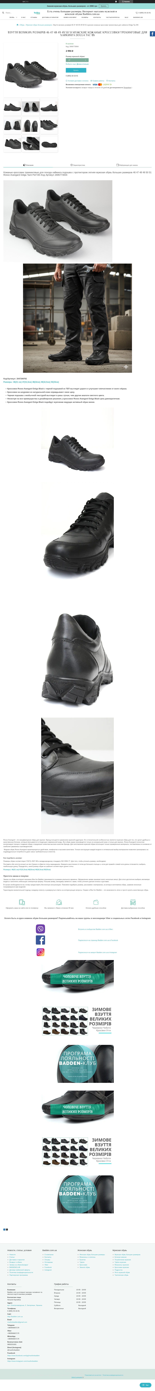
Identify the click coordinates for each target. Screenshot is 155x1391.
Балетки (83, 1260)
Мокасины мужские (122, 1265)
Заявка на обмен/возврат (18, 1265)
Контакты (97, 17)
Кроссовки (83, 1265)
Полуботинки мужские (123, 1260)
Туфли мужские (120, 1262)
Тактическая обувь (121, 1275)
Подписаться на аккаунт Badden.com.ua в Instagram (97, 952)
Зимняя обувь (85, 1267)
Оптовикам (48, 1262)
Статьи (12, 1257)
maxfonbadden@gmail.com (17, 1322)
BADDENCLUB (138, 17)
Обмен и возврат (70, 17)
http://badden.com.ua (15, 1316)
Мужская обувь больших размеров (39, 25)
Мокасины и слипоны (87, 1257)
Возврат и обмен (15, 1262)
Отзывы (34, 17)
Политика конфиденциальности (21, 1272)
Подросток (118, 1270)
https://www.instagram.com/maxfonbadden (22, 1361)
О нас (23, 17)
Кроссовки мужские (122, 1267)
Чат (147, 1385)
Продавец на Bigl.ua (77, 1373)
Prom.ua (87, 1371)
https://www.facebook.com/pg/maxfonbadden (23, 1355)
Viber (46, 1265)
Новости (12, 1254)
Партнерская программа (18, 1275)
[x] (7, 1230)
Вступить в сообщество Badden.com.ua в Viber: (95, 929)
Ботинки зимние (121, 1257)
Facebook (48, 1267)
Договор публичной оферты (19, 1270)
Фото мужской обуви (122, 1272)
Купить (103, 6)
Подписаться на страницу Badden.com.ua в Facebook (98, 940)
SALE (126, 17)
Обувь (12, 17)
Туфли (82, 1262)
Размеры (85, 17)
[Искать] (3, 12)
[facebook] (4, 1230)
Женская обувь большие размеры (92, 1254)
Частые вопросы (113, 17)
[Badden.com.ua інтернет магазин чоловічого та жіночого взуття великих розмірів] (36, 12)
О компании (48, 1254)
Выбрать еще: (77, 64)
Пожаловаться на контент (93, 1375)
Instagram (48, 1270)
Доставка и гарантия (50, 17)
